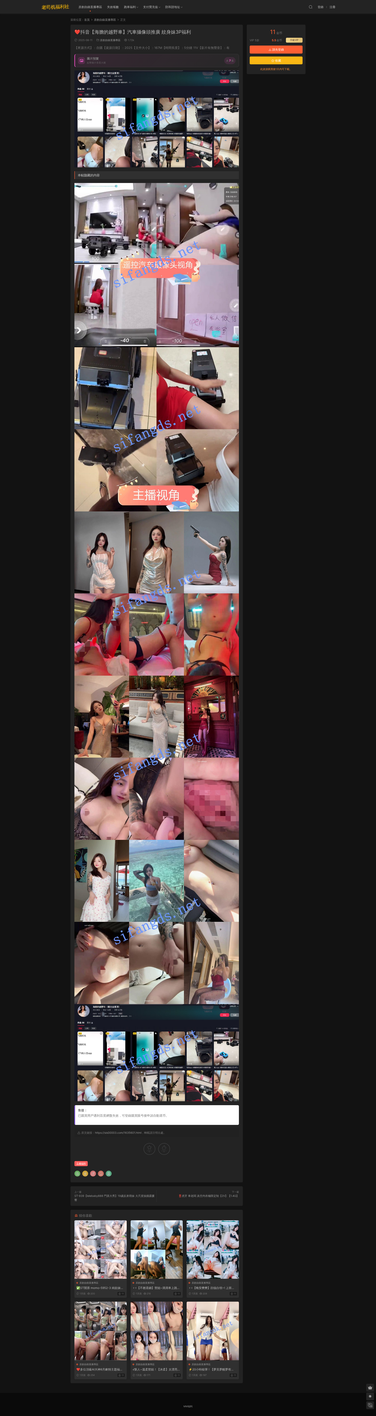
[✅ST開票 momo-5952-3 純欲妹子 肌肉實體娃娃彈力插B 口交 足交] (100, 1249)
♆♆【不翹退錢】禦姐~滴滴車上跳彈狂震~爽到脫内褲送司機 (156, 1288)
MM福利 (188, 1406)
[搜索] (311, 7)
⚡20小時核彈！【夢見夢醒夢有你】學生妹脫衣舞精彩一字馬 (210, 1369)
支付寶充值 (150, 7)
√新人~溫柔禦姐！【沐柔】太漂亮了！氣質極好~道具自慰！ (155, 1369)
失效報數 (113, 7)
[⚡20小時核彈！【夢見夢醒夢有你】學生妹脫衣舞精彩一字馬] (213, 1331)
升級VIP (294, 40)
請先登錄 (277, 49)
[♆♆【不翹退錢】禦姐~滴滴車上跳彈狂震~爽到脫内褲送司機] (157, 1249)
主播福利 (81, 1163)
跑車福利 (130, 7)
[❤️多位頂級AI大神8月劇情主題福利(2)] (100, 1331)
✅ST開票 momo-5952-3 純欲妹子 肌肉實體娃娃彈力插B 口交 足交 (100, 1288)
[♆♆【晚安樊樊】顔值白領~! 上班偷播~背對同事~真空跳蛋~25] (213, 1249)
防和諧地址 (172, 7)
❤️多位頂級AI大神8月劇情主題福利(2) (99, 1369)
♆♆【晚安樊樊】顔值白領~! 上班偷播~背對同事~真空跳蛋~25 (212, 1288)
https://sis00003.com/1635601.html (118, 1132)
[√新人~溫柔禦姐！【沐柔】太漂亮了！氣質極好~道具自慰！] (157, 1331)
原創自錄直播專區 (90, 7)
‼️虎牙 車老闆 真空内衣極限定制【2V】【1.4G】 (208, 1195)
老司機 (55, 7)
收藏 (277, 60)
